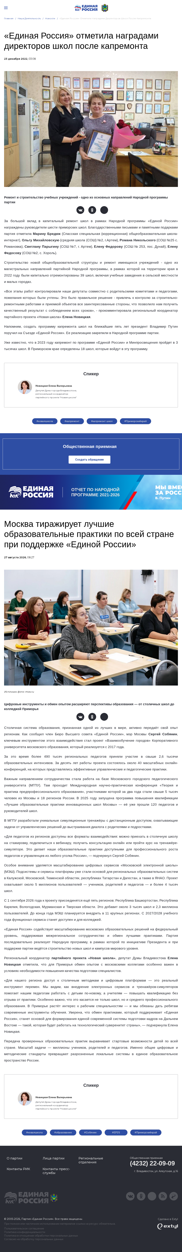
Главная (9, 18)
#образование (63, 1132)
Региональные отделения (91, 1160)
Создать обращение (89, 459)
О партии (14, 1158)
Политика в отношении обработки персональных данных (41, 1235)
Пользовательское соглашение (24, 1228)
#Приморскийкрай (135, 421)
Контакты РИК (18, 1169)
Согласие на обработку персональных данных (33, 1239)
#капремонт (72, 421)
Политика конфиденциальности (24, 1232)
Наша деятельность (29, 18)
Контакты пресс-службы (56, 1171)
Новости (50, 18)
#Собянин (90, 1132)
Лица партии (54, 1158)
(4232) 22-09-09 (152, 1163)
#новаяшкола (45, 421)
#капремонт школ (102, 421)
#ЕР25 (116, 1132)
